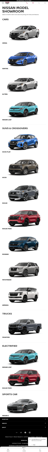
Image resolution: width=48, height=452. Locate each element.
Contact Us (27, 437)
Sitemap (33, 437)
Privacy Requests (18, 437)
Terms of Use (39, 437)
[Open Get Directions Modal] (33, 2)
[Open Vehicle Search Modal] (39, 2)
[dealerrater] (21, 432)
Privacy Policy (9, 437)
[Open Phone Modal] (27, 2)
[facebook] (25, 432)
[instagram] (29, 432)
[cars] (16, 432)
